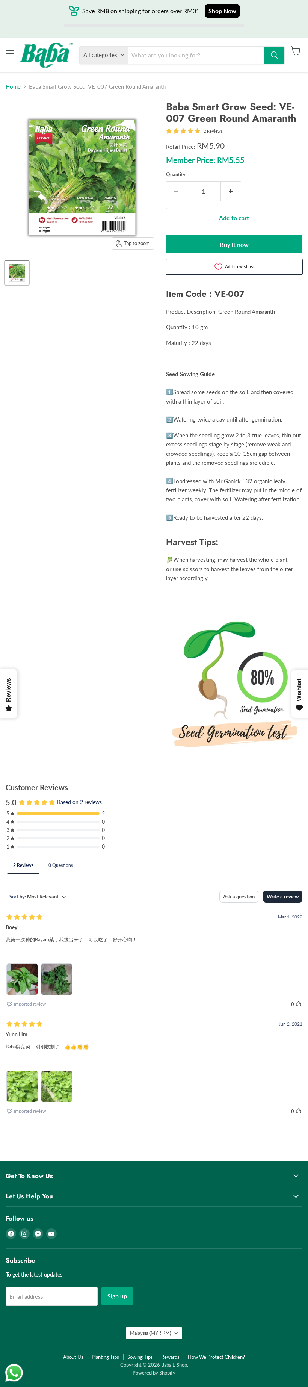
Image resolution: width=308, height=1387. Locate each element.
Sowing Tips (140, 1357)
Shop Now (222, 10)
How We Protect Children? (216, 1357)
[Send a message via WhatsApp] (14, 1373)
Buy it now (234, 244)
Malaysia (150, 1333)
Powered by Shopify (154, 1373)
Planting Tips (105, 1357)
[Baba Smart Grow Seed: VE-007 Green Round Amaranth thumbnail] (17, 273)
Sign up (117, 1295)
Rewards (170, 1357)
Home (13, 86)
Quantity (176, 174)
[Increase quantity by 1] (231, 191)
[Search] (274, 55)
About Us (73, 1357)
